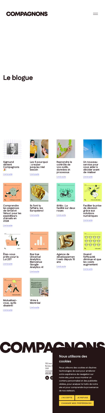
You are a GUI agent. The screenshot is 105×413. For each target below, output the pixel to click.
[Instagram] (52, 378)
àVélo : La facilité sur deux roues (66, 208)
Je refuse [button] (82, 397)
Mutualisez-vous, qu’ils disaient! (10, 303)
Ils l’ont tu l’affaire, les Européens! (37, 208)
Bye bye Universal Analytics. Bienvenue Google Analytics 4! (37, 260)
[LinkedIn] (47, 378)
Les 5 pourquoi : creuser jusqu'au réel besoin (39, 166)
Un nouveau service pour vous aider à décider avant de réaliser (91, 167)
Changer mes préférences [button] (76, 403)
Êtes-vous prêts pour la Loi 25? (10, 256)
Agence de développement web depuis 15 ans (66, 258)
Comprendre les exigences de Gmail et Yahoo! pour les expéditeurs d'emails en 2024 (12, 213)
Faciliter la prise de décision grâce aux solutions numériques (92, 211)
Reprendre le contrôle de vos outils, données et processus (64, 167)
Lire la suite (7, 174)
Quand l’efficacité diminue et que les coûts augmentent (92, 259)
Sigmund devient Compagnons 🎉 (11, 166)
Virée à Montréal (35, 302)
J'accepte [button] (66, 397)
